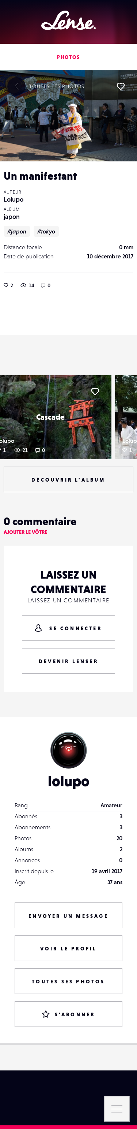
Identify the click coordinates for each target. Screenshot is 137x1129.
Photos (68, 57)
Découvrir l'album (68, 480)
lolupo (69, 781)
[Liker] (120, 86)
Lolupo (13, 199)
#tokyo (46, 231)
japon (12, 216)
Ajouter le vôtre (25, 532)
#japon (16, 231)
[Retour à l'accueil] (68, 20)
